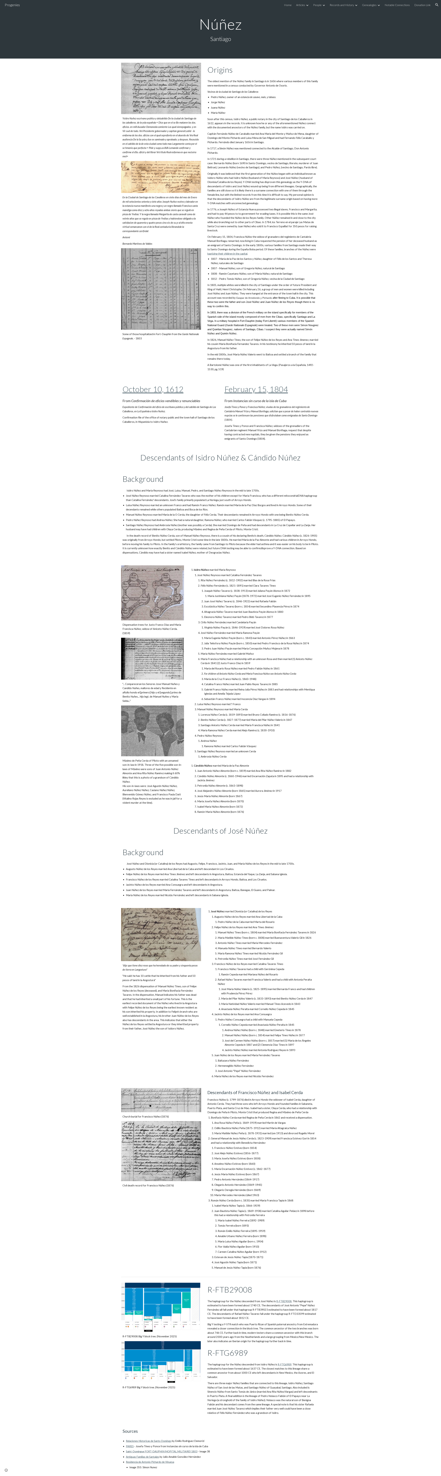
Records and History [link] (342, 5)
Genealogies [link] (369, 5)
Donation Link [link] (422, 5)
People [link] (317, 5)
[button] (437, 5)
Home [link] (288, 5)
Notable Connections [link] (397, 5)
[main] (220, 29)
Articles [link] (300, 5)
